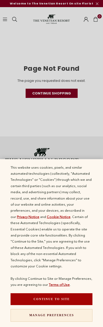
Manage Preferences (51, 315)
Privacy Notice (28, 217)
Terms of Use (59, 284)
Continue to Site (52, 299)
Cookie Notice (59, 217)
